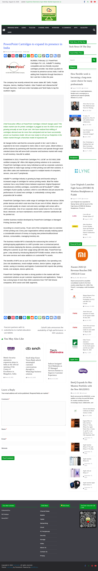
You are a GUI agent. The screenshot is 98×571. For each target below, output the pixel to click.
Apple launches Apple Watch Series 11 (89, 483)
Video (42, 543)
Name (4, 429)
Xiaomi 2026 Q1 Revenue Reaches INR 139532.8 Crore (81, 270)
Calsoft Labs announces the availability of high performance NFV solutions (50, 330)
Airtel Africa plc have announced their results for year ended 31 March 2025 (89, 328)
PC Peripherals (45, 531)
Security (43, 535)
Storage (42, 539)
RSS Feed (66, 505)
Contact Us (43, 552)
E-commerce (66, 28)
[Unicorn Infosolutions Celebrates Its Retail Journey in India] (75, 412)
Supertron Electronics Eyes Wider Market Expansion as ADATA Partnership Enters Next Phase (43, 3)
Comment (6, 399)
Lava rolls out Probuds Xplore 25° (88, 215)
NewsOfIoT (5, 518)
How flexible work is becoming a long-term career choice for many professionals (81, 79)
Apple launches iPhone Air (87, 460)
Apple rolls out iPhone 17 (87, 472)
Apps (75, 28)
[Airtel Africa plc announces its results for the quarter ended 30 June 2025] (75, 315)
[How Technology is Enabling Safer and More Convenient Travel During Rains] (75, 146)
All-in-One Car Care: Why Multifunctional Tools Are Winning (88, 106)
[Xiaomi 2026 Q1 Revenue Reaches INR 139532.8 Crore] (82, 255)
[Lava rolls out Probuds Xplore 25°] (75, 216)
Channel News (43, 28)
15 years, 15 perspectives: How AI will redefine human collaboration (89, 119)
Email (4, 439)
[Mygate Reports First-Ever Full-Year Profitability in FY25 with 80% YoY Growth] (75, 300)
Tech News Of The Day (80, 46)
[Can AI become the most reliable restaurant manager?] (75, 133)
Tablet (42, 519)
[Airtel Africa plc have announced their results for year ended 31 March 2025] (75, 330)
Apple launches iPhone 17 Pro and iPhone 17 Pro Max (88, 447)
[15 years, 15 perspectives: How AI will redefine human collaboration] (75, 120)
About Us (43, 547)
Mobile (42, 515)
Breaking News (13, 28)
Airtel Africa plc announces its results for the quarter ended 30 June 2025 (88, 314)
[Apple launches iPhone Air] (75, 462)
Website (4, 448)
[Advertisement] (33, 108)
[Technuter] (4, 30)
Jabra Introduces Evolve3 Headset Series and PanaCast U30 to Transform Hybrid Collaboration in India (89, 229)
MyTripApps (5, 514)
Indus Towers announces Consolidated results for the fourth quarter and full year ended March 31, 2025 (89, 345)
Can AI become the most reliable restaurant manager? (88, 132)
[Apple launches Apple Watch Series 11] (75, 486)
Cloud (42, 527)
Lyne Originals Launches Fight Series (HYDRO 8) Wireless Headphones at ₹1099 (82, 189)
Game (9, 32)
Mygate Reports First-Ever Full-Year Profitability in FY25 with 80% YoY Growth (89, 299)
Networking (44, 523)
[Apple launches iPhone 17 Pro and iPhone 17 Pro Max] (75, 449)
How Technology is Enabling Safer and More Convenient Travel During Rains (88, 145)
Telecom (32, 28)
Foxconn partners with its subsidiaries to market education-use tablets (17, 330)
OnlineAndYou (6, 510)
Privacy (42, 556)
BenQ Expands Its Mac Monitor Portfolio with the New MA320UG (81, 386)
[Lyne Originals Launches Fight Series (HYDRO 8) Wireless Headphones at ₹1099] (82, 171)
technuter (19, 52)
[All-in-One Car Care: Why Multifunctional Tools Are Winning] (75, 107)
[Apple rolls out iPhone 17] (75, 474)
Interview (55, 28)
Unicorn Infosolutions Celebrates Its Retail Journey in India (89, 410)
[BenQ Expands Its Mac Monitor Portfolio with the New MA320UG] (82, 371)
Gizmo (24, 28)
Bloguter (83, 28)
